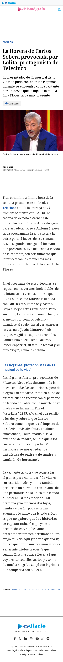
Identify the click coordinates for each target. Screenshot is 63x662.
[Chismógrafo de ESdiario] (31, 9)
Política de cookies (47, 650)
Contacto (42, 646)
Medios (8, 42)
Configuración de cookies (31, 654)
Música (27, 590)
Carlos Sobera (49, 590)
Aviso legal (12, 650)
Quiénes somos (18, 646)
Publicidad (32, 646)
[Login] (59, 9)
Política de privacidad (27, 650)
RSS (50, 646)
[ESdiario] (9, 3)
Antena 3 (36, 590)
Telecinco (17, 590)
